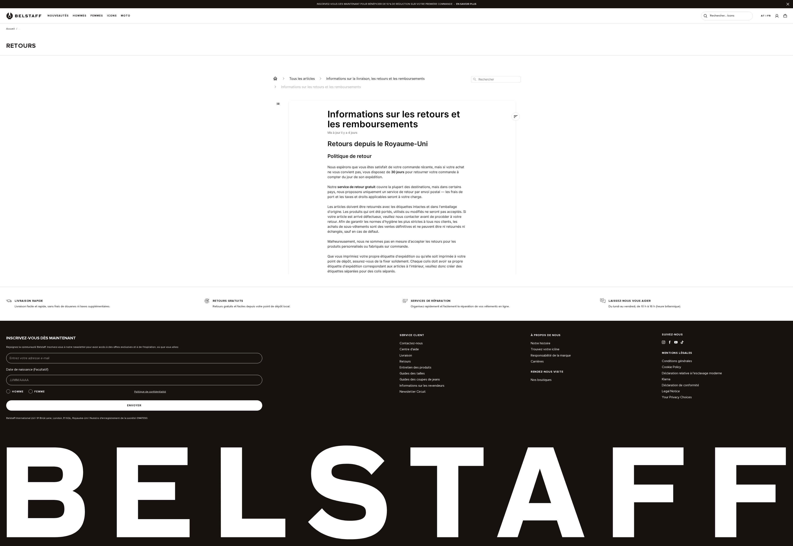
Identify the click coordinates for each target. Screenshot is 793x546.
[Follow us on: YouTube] (676, 342)
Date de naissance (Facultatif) (27, 369)
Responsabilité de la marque (551, 355)
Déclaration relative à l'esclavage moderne (692, 373)
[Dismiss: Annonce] (788, 4)
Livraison (406, 355)
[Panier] (785, 15)
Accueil (10, 28)
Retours (405, 361)
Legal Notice (671, 391)
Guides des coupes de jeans (420, 379)
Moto (125, 15)
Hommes (79, 15)
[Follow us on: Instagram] (663, 342)
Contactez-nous (411, 343)
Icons (112, 15)
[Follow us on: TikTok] (682, 342)
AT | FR (766, 15)
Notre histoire (540, 343)
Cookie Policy (671, 367)
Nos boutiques (541, 380)
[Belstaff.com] (23, 16)
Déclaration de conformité (680, 385)
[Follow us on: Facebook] (670, 342)
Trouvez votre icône (545, 349)
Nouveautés (58, 15)
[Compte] (777, 15)
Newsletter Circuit (413, 392)
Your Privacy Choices (677, 397)
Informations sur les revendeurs (422, 386)
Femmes (96, 15)
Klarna (666, 379)
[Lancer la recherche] (705, 16)
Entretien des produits (415, 367)
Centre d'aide (409, 349)
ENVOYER (134, 405)
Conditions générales (677, 361)
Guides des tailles (412, 373)
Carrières (537, 361)
